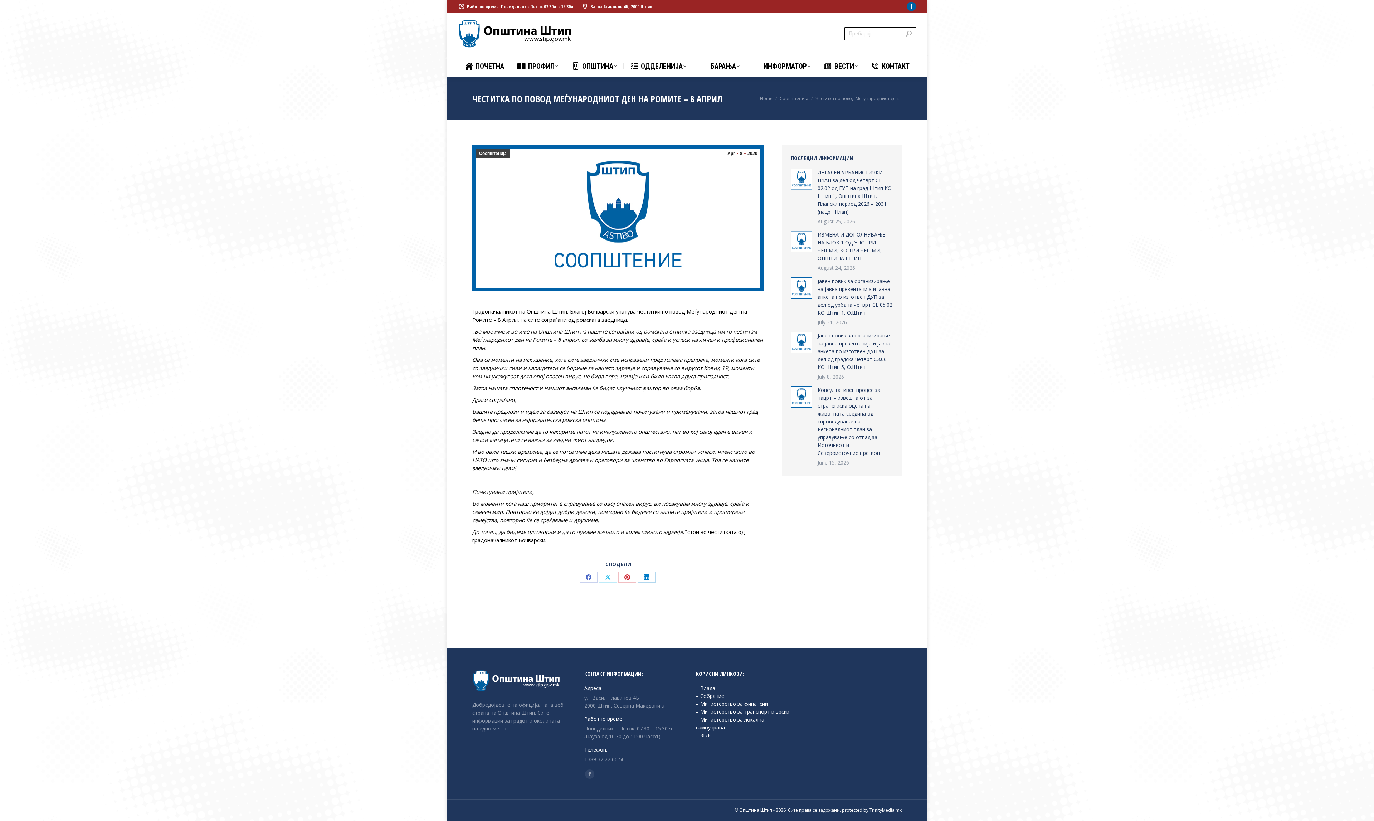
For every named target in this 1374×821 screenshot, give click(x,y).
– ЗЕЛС (704, 735)
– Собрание (710, 696)
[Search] (909, 33)
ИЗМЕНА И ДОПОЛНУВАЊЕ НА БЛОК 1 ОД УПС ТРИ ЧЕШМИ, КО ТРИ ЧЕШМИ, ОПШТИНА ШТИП (851, 246)
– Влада (705, 688)
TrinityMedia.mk (885, 810)
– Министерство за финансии (732, 703)
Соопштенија (493, 153)
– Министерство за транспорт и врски (742, 711)
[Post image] (801, 179)
